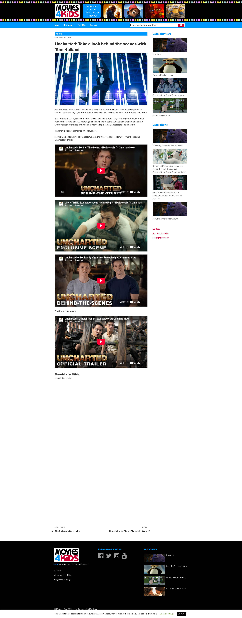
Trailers (93, 25)
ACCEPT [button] (181, 614)
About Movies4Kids (161, 233)
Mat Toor (93, 609)
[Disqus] (101, 414)
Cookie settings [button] (167, 614)
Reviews (68, 25)
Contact (156, 229)
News (57, 25)
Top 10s (81, 25)
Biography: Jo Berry (161, 238)
